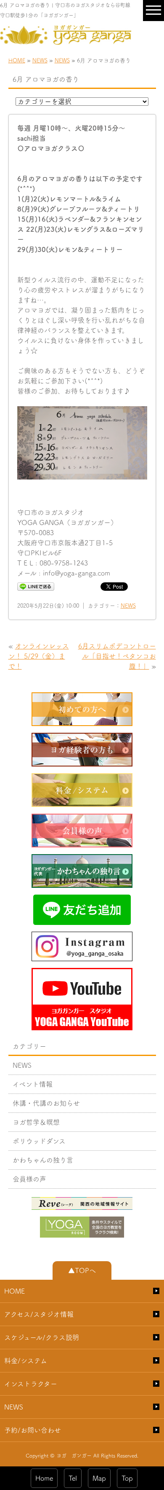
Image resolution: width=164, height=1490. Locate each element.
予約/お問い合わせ (32, 1430)
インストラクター (30, 1383)
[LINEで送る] (35, 586)
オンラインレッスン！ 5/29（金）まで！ (38, 656)
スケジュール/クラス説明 (41, 1337)
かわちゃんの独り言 (43, 1160)
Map (99, 1478)
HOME (16, 60)
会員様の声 (29, 1179)
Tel (73, 1478)
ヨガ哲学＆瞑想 (36, 1122)
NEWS (40, 60)
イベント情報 (33, 1084)
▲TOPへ (82, 1270)
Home (44, 1478)
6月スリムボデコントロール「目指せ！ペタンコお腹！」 (117, 656)
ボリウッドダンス (39, 1141)
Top (127, 1478)
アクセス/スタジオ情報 (39, 1314)
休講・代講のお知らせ (46, 1103)
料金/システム (25, 1360)
